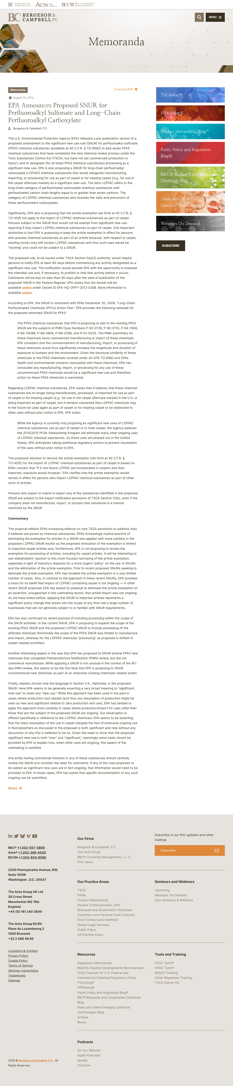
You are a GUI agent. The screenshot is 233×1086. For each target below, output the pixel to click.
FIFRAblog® (85, 987)
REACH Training (166, 973)
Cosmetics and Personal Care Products (106, 915)
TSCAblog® (85, 982)
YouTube (83, 1065)
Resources (86, 954)
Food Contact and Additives (97, 920)
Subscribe (170, 245)
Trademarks (17, 975)
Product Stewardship (92, 900)
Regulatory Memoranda (94, 963)
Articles (82, 1017)
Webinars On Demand (171, 895)
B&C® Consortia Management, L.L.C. (104, 857)
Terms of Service (20, 965)
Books (81, 1022)
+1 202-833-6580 (32, 857)
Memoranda (17, 89)
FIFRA (81, 895)
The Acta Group (88, 852)
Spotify (82, 1060)
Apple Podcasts (88, 1055)
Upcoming (162, 890)
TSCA (81, 890)
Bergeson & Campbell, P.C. (36, 1060)
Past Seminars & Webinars (174, 900)
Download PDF (123, 89)
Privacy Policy (18, 956)
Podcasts (85, 1042)
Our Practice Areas (93, 882)
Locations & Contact (23, 951)
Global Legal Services (93, 925)
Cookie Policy (18, 960)
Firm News (85, 862)
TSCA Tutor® (164, 963)
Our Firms (85, 839)
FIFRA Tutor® (164, 968)
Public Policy (86, 930)
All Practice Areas (90, 934)
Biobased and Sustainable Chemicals (104, 910)
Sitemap (14, 980)
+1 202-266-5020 (32, 852)
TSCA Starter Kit (167, 982)
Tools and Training (170, 954)
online (27, 287)
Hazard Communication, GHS (98, 905)
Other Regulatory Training (173, 978)
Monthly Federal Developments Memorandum (110, 968)
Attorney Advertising (23, 970)
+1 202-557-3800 (31, 847)
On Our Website (88, 1050)
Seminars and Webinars (175, 882)
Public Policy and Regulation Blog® (102, 992)
